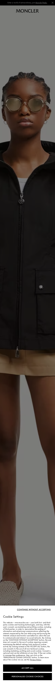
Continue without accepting (34, 609)
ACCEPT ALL (27, 668)
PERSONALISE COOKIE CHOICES (28, 676)
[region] (27, 645)
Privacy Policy (35, 660)
